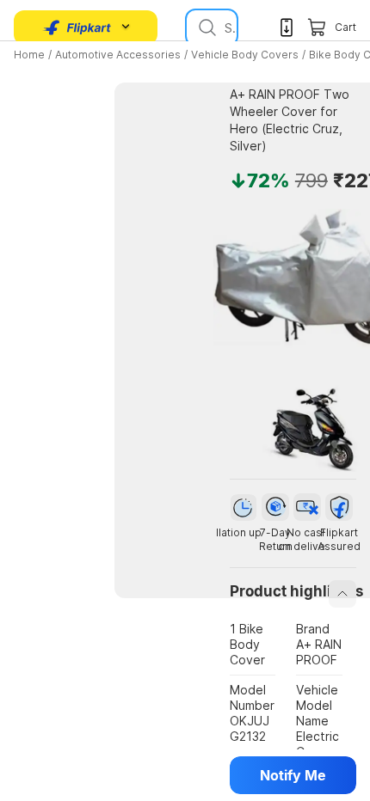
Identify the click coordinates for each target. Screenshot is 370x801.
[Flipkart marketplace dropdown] (77, 27)
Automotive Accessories (118, 54)
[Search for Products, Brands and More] (206, 27)
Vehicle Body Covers (245, 54)
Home (29, 54)
